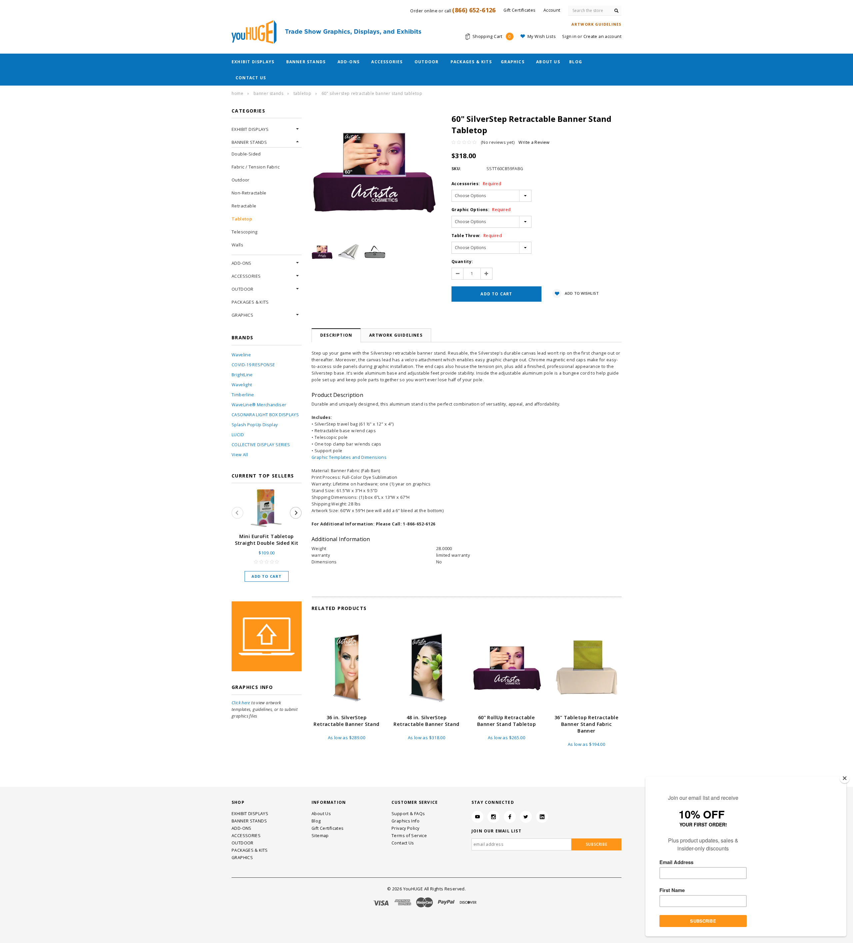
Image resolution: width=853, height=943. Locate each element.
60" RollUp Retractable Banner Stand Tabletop (506, 720)
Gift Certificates (328, 828)
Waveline (241, 355)
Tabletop (303, 93)
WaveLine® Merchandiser (259, 405)
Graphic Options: (480, 209)
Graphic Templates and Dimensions (349, 457)
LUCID (238, 435)
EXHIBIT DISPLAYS (253, 62)
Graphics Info (406, 821)
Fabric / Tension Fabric (256, 167)
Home (237, 93)
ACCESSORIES (387, 62)
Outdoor (241, 180)
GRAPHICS (512, 62)
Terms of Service (409, 835)
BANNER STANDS (306, 62)
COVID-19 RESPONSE (253, 365)
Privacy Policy (405, 828)
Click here (241, 703)
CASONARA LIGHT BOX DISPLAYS (265, 415)
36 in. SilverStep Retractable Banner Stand (346, 720)
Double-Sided (246, 154)
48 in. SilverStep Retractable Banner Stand (426, 720)
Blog (575, 62)
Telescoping (244, 232)
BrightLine (242, 375)
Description (336, 335)
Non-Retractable (249, 193)
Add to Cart (267, 576)
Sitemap (320, 835)
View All (240, 455)
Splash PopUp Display (255, 425)
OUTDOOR (426, 62)
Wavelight (242, 385)
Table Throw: (476, 235)
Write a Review (533, 142)
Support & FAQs (408, 813)
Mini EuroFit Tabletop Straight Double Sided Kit (267, 539)
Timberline (243, 395)
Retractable (244, 206)
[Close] (845, 778)
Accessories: (476, 183)
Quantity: (462, 261)
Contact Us (251, 78)
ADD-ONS (349, 62)
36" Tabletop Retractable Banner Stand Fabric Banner (586, 724)
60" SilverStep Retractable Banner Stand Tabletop (372, 93)
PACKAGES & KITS (471, 62)
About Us (548, 62)
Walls (237, 245)
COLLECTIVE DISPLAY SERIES (261, 445)
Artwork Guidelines (396, 335)
